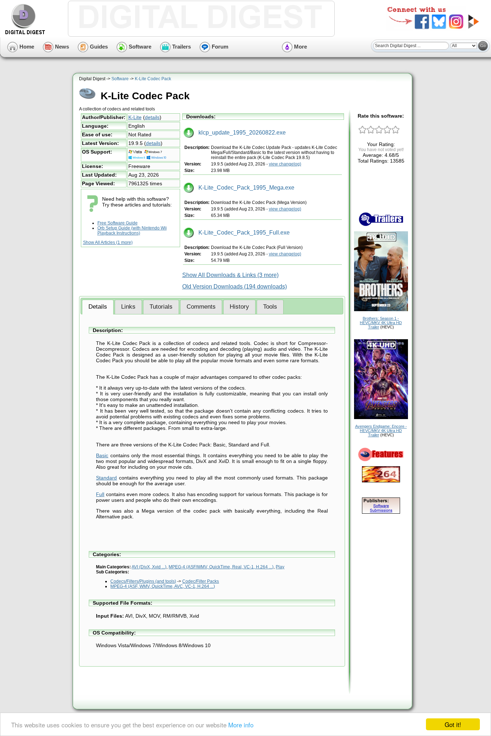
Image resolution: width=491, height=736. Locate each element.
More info (240, 724)
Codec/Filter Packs (200, 581)
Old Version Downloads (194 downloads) (234, 286)
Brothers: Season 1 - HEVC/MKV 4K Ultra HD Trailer (381, 322)
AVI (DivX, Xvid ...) (149, 566)
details (152, 117)
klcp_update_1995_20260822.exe (240, 133)
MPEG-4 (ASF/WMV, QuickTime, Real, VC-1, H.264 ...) (221, 566)
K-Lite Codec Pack (153, 78)
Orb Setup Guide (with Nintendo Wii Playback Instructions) (132, 231)
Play (280, 566)
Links (128, 306)
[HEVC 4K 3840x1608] (381, 417)
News (61, 47)
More (300, 47)
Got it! (453, 724)
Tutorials (161, 306)
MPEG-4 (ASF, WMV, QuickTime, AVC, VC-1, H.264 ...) (162, 586)
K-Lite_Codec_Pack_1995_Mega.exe (244, 188)
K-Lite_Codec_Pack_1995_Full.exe (242, 233)
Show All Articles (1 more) (108, 242)
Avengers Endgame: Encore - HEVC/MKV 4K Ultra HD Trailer (381, 430)
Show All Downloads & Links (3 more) (230, 275)
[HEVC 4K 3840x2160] (381, 309)
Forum (219, 47)
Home (26, 47)
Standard (106, 478)
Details (97, 306)
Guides (98, 47)
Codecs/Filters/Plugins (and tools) (143, 581)
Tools (270, 306)
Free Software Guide (117, 223)
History (239, 306)
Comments (201, 306)
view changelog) (285, 164)
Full (100, 494)
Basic (102, 455)
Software (139, 47)
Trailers (181, 47)
